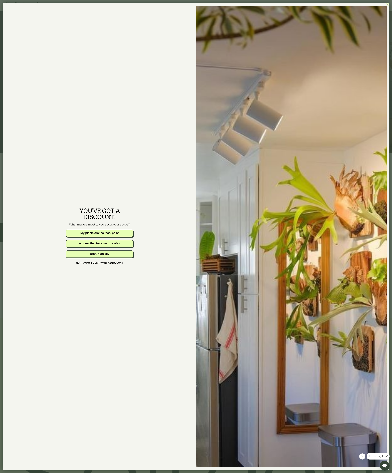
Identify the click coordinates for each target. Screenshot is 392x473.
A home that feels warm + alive (99, 243)
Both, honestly (99, 254)
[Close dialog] (387, 4)
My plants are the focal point (99, 233)
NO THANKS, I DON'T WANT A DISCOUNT (99, 263)
